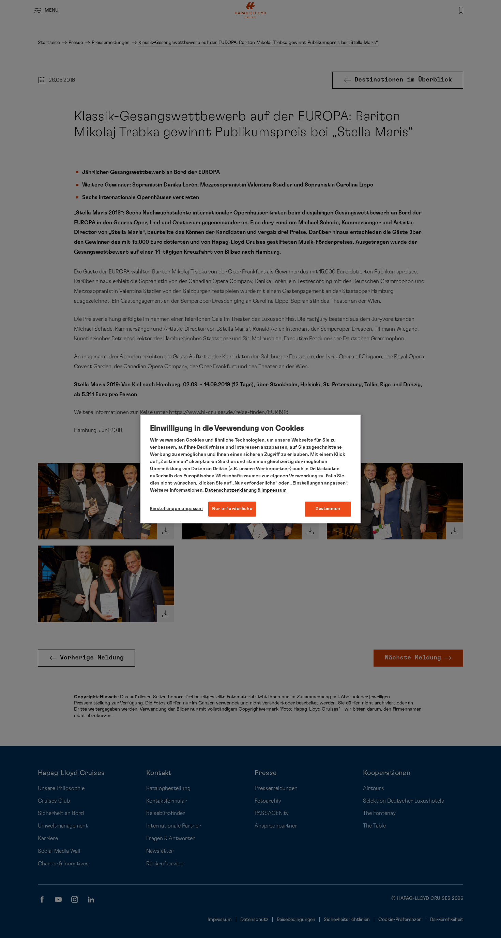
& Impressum (272, 490)
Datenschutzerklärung (231, 490)
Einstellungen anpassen (176, 509)
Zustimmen (328, 509)
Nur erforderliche (232, 509)
